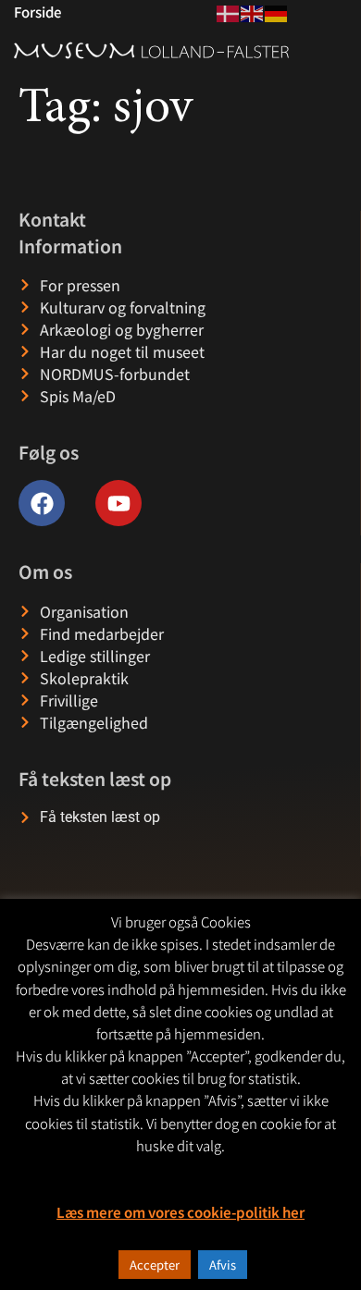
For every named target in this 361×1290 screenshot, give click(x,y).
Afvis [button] (222, 1264)
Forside (37, 11)
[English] (253, 11)
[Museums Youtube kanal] (118, 503)
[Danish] (229, 11)
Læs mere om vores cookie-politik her (180, 1212)
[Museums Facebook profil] (42, 503)
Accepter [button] (155, 1264)
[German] (277, 11)
